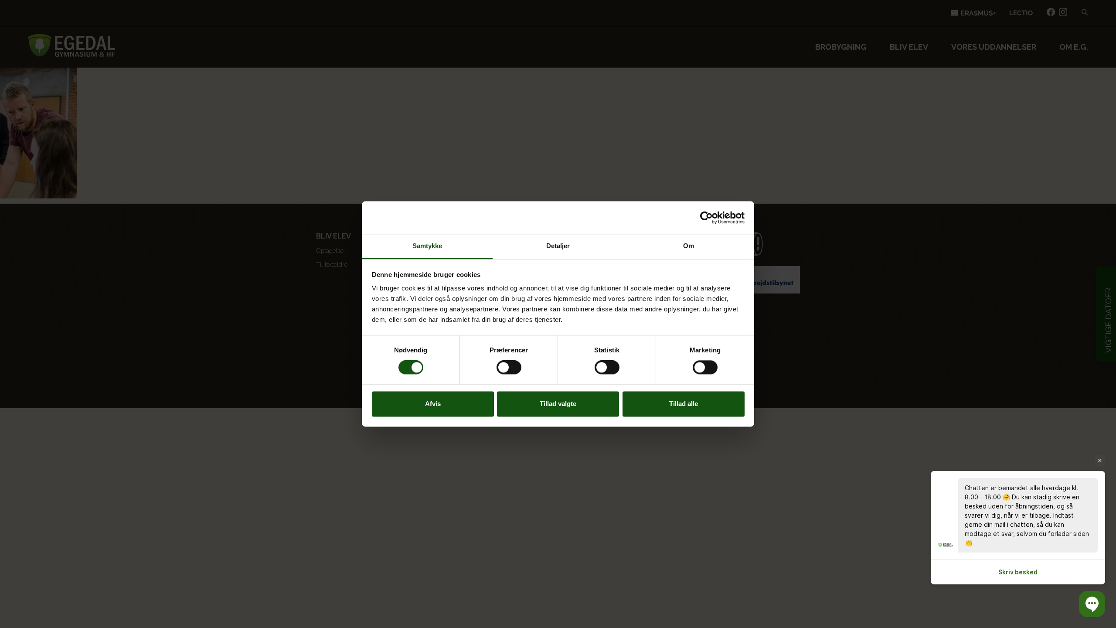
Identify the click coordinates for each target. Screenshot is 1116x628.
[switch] (509, 368)
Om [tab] (688, 245)
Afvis (433, 403)
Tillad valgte (558, 403)
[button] (1092, 604)
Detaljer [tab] (558, 245)
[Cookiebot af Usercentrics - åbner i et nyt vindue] (706, 217)
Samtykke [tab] (427, 245)
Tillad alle (683, 403)
